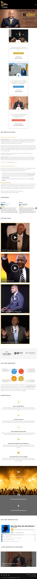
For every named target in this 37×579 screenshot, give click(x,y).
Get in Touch (32, 25)
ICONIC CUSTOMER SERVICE (18, 407)
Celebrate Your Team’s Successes (10, 564)
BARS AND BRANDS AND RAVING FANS (18, 432)
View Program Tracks (19, 86)
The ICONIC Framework (30, 387)
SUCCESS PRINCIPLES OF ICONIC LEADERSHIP (19, 457)
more (24, 391)
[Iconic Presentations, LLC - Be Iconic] (4, 5)
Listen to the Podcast (25, 25)
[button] (1, 208)
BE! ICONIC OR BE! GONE (18, 420)
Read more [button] (3, 213)
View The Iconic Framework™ (18, 120)
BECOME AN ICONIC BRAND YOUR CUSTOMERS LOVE (18, 444)
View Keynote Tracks (18, 53)
